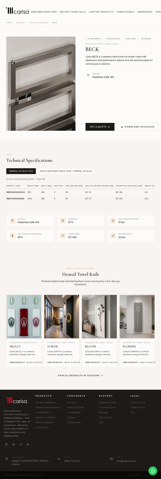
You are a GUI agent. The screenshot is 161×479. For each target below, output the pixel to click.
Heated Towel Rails (73, 12)
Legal (135, 396)
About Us (72, 402)
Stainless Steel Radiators (48, 407)
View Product (17, 362)
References (145, 12)
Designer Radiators (44, 12)
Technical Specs (107, 407)
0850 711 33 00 (72, 461)
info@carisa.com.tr (126, 461)
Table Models (125, 12)
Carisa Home (42, 427)
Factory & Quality (76, 407)
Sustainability (73, 412)
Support (106, 396)
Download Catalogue (140, 127)
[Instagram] (6, 444)
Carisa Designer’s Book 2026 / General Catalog (66, 171)
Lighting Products (101, 12)
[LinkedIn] (13, 444)
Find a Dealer (106, 417)
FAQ (101, 422)
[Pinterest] (27, 444)
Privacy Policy (137, 402)
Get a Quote (98, 127)
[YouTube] (20, 444)
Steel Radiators (43, 412)
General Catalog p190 (21, 171)
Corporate (76, 396)
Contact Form (74, 422)
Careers (71, 417)
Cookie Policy (137, 407)
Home (9, 22)
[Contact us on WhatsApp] (152, 470)
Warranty (103, 412)
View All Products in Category (79, 375)
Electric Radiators (44, 422)
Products (20, 22)
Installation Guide (107, 402)
